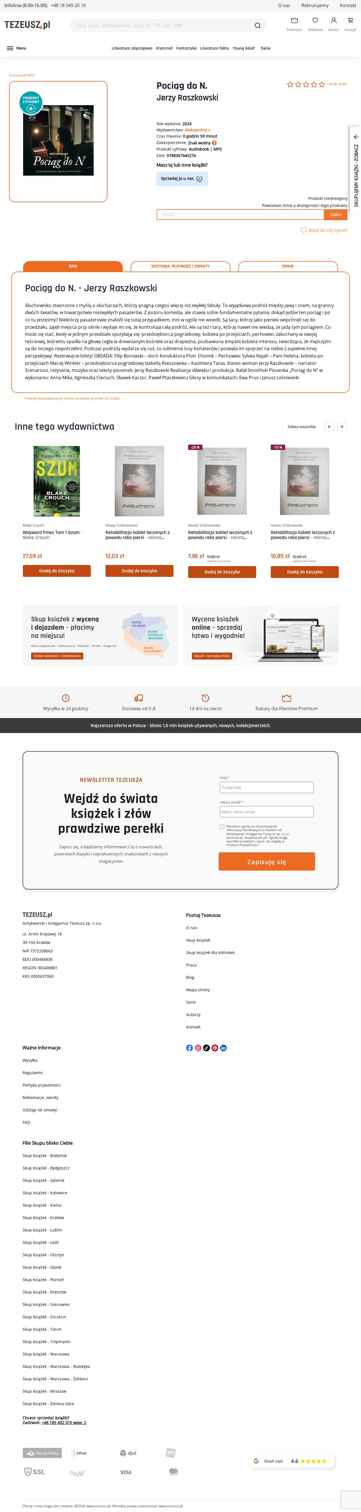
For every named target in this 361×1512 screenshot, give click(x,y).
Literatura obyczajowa (132, 48)
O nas (284, 5)
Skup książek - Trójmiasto (46, 1341)
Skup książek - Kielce (42, 1205)
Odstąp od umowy (40, 1110)
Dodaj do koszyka (56, 571)
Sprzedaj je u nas (177, 178)
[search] (257, 25)
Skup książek (198, 940)
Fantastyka (186, 48)
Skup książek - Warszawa (46, 1354)
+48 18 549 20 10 (68, 5)
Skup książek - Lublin (42, 1230)
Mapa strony (198, 989)
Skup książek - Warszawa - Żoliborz (55, 1378)
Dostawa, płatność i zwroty (180, 266)
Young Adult (244, 48)
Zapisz (336, 215)
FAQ (26, 1122)
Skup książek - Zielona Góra (48, 1403)
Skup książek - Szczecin (44, 1316)
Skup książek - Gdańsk (43, 1180)
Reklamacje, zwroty (40, 1097)
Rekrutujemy (315, 5)
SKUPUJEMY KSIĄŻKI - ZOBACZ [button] (356, 175)
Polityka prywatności (42, 1085)
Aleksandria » (197, 130)
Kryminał (164, 48)
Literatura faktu (214, 48)
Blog (190, 977)
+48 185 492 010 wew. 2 (64, 1422)
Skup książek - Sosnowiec (46, 1304)
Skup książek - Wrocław (44, 1391)
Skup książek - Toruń (42, 1329)
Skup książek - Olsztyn (43, 1254)
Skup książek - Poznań (43, 1279)
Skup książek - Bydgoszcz (46, 1168)
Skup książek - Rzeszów (44, 1292)
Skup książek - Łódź (41, 1242)
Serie (265, 48)
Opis (73, 266)
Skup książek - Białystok (45, 1155)
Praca (191, 965)
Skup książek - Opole (42, 1267)
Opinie (288, 266)
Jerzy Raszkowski (187, 97)
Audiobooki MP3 (21, 75)
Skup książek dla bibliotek (210, 952)
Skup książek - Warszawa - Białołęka (56, 1366)
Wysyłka (30, 1060)
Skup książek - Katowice (45, 1192)
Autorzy (193, 1014)
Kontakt (348, 5)
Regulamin (33, 1072)
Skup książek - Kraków (43, 1217)
